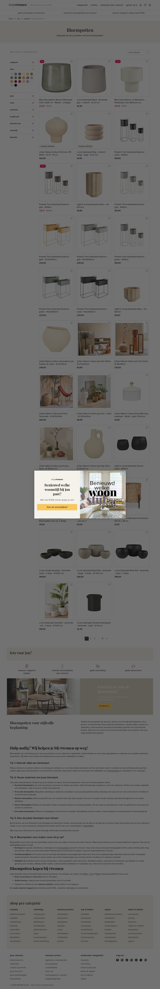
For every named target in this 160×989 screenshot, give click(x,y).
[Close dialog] (123, 474)
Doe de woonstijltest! (57, 507)
